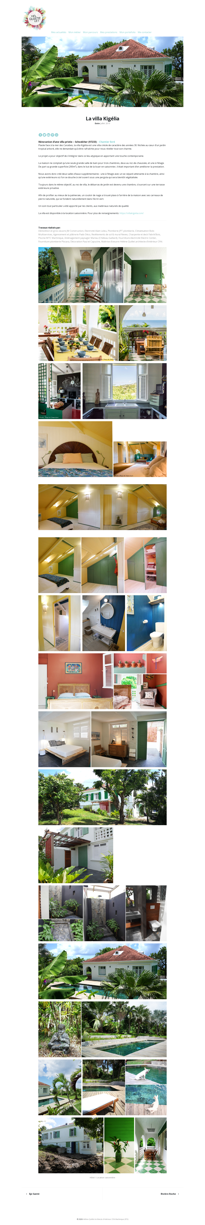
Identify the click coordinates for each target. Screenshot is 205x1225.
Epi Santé (34, 1193)
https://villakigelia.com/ (132, 213)
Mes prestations (108, 32)
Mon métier (74, 32)
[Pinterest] (52, 135)
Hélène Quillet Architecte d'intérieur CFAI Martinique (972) (105, 1219)
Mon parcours (90, 32)
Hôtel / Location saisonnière (102, 1177)
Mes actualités (58, 32)
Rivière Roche (168, 1193)
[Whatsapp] (56, 135)
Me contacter (145, 32)
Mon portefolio (128, 32)
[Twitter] (44, 135)
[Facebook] (40, 135)
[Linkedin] (48, 135)
